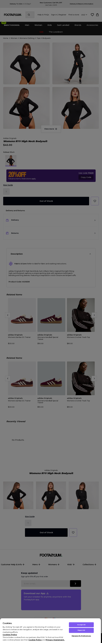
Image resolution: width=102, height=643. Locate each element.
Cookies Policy (10, 635)
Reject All (81, 630)
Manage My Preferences (81, 636)
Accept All (81, 625)
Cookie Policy (35, 640)
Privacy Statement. (55, 640)
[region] (50, 630)
